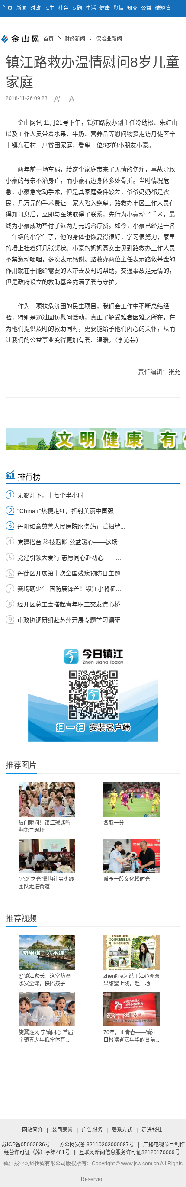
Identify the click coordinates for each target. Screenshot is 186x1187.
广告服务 (92, 1130)
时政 (36, 8)
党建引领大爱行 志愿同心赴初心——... (69, 557)
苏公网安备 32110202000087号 (96, 1145)
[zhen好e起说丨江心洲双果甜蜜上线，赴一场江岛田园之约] (131, 952)
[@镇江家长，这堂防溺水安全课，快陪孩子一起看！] (47, 952)
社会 (64, 8)
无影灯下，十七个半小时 (50, 495)
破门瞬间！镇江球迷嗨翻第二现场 (45, 826)
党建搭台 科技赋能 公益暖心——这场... (70, 542)
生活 (91, 8)
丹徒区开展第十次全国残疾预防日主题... (71, 573)
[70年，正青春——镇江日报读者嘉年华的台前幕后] (131, 1009)
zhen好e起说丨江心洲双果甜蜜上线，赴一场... (131, 980)
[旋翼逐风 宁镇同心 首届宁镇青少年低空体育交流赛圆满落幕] (47, 1009)
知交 (133, 8)
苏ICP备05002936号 (26, 1145)
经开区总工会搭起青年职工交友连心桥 (68, 604)
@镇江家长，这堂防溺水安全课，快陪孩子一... (46, 980)
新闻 (22, 8)
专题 (77, 8)
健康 (105, 8)
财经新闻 (74, 39)
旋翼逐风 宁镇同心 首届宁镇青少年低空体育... (46, 1036)
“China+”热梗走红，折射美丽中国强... (68, 510)
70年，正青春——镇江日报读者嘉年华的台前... (131, 1036)
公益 (147, 8)
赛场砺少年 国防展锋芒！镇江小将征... (69, 588)
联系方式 (122, 1130)
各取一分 (113, 823)
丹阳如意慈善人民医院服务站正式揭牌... (71, 526)
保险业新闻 (109, 39)
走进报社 (151, 1130)
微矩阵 (162, 8)
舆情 (119, 8)
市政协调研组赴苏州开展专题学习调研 (68, 619)
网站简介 (32, 1130)
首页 (7, 8)
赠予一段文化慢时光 (126, 879)
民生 (50, 8)
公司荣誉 (62, 1130)
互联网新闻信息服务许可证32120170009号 (129, 1152)
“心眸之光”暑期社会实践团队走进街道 (46, 883)
